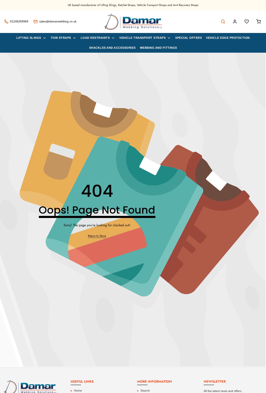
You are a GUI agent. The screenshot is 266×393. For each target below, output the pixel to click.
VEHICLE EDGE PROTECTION (228, 37)
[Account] (235, 21)
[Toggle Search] (223, 21)
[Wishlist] (246, 21)
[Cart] (258, 21)
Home (78, 390)
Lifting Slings (28, 37)
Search (145, 390)
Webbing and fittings (158, 47)
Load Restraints (95, 37)
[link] (97, 236)
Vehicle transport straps (142, 37)
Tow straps (61, 37)
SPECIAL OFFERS (188, 37)
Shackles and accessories (112, 47)
